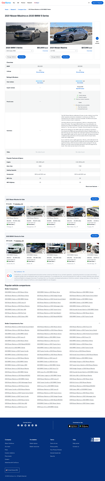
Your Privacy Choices (56, 449)
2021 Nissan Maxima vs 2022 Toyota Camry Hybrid (84, 295)
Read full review (80, 88)
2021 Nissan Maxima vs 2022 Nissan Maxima (17, 306)
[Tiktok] (36, 426)
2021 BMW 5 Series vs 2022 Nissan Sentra (16, 354)
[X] (22, 426)
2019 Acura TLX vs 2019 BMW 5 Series (47, 406)
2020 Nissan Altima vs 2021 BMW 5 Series (16, 372)
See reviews (40, 82)
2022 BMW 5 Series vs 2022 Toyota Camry (49, 347)
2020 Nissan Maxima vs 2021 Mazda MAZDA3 (17, 375)
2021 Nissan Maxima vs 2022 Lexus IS (15, 302)
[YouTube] (25, 426)
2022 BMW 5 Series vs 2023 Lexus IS (15, 337)
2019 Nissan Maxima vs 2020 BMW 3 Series (82, 399)
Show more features (91, 186)
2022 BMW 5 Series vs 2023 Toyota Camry (49, 344)
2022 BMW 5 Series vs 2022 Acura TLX (80, 337)
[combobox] (12, 470)
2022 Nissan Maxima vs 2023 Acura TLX (48, 340)
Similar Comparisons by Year (14, 323)
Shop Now (22, 57)
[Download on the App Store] (73, 426)
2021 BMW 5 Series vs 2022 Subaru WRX (16, 365)
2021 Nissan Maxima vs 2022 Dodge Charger (49, 295)
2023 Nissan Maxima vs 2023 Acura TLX (81, 326)
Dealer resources (34, 446)
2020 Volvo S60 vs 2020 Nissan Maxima (81, 375)
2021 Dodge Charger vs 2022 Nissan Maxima (82, 361)
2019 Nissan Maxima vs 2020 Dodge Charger (49, 396)
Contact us (76, 446)
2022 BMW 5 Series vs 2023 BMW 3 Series (49, 337)
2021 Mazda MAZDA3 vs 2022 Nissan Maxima (49, 354)
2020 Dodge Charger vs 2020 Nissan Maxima (82, 368)
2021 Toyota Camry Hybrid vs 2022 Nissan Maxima (84, 365)
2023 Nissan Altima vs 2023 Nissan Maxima (17, 330)
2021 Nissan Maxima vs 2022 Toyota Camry (49, 309)
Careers (7, 459)
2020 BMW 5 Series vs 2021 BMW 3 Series (81, 299)
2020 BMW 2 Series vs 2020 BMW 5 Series (16, 299)
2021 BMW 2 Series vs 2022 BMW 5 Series (16, 361)
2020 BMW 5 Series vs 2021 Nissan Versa (48, 292)
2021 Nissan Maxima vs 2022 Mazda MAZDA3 (49, 316)
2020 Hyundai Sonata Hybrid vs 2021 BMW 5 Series (84, 372)
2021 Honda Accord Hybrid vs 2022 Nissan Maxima (84, 354)
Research (13, 9)
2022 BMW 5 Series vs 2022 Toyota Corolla (81, 347)
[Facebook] (18, 426)
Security (52, 456)
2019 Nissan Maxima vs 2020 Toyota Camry (49, 392)
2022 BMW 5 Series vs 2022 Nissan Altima (81, 340)
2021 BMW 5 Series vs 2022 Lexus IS (47, 358)
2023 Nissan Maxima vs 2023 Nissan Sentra (49, 326)
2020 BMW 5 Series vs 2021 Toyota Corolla (81, 316)
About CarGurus (9, 443)
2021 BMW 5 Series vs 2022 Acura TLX (47, 368)
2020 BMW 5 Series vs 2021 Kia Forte (80, 306)
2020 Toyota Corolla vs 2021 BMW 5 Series (49, 382)
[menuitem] (14, 2)
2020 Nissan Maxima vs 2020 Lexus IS (48, 379)
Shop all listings (40, 72)
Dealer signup (33, 443)
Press (6, 449)
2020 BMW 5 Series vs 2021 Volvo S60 (15, 309)
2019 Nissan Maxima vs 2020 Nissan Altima (82, 392)
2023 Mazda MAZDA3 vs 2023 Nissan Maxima (50, 330)
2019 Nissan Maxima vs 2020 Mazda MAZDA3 (50, 399)
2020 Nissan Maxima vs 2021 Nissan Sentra (17, 386)
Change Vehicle (11, 57)
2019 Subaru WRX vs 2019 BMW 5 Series (81, 389)
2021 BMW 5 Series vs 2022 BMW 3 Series (48, 365)
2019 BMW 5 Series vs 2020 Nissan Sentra (49, 403)
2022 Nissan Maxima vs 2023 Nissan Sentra (49, 333)
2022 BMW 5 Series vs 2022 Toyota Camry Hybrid (83, 330)
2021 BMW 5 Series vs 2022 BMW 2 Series (81, 358)
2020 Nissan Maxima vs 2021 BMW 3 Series (17, 379)
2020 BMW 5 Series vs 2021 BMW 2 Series (81, 302)
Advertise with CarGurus (12, 462)
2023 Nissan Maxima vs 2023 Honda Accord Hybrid (19, 326)
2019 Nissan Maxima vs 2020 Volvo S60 (16, 403)
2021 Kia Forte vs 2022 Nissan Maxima (80, 351)
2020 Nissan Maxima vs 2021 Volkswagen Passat (18, 382)
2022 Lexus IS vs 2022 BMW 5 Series (15, 347)
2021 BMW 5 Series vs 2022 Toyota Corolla (16, 351)
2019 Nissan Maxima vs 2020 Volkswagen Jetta (83, 396)
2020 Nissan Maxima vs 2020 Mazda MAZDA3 (82, 386)
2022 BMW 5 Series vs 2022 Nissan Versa (81, 344)
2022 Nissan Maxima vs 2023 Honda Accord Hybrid (84, 333)
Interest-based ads (55, 453)
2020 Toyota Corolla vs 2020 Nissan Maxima (17, 389)
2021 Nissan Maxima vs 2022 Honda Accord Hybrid (51, 299)
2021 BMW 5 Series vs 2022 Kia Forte (47, 361)
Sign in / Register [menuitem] (97, 2)
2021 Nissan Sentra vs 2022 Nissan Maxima (17, 368)
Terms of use (53, 443)
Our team (7, 446)
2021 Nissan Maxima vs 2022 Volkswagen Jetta (50, 306)
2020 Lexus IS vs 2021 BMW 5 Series (47, 372)
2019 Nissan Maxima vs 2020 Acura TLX (16, 406)
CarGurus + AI (20, 271)
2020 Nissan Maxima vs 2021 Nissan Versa (81, 379)
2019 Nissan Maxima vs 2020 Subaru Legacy (82, 403)
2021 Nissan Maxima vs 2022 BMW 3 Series (81, 292)
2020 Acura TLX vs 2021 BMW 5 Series (48, 386)
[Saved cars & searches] (88, 3)
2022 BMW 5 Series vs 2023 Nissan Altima (16, 340)
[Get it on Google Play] (84, 426)
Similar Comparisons (11, 289)
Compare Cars (22, 9)
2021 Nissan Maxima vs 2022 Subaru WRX (16, 316)
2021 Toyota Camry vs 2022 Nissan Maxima (17, 358)
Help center (76, 443)
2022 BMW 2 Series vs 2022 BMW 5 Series (16, 333)
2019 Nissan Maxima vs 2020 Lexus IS (47, 389)
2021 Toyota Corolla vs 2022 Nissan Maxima (49, 351)
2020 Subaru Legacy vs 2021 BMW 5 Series (49, 375)
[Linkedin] (32, 426)
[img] (14, 224)
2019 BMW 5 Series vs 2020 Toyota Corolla (17, 396)
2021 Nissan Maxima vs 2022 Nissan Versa (49, 302)
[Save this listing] (23, 215)
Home (6, 9)
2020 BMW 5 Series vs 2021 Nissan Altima (16, 292)
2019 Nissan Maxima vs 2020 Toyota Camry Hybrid (19, 392)
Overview (45, 50)
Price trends (8, 456)
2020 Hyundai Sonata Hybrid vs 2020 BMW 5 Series (84, 309)
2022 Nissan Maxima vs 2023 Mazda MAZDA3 (17, 344)
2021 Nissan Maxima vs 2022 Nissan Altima (17, 295)
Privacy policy (54, 446)
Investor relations (10, 453)
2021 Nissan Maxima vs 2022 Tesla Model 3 (49, 313)
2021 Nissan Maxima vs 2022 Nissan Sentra (82, 313)
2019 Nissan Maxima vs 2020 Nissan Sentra (17, 399)
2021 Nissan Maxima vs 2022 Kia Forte (15, 313)
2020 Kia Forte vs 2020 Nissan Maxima (80, 382)
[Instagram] (29, 426)
